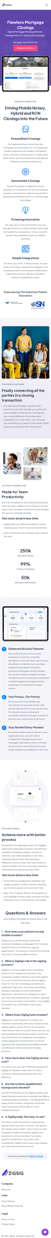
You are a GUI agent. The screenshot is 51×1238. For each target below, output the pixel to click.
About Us (6, 1189)
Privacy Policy (8, 1224)
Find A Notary (8, 1201)
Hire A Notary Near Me (12, 1206)
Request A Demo (25, 48)
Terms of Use (7, 1219)
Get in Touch (36, 1156)
